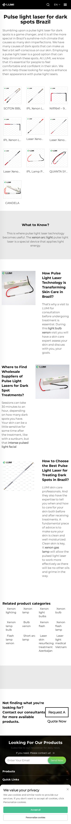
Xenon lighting (11, 610)
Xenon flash (44, 624)
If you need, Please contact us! (33, 752)
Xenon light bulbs (44, 612)
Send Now (57, 760)
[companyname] (9, 4)
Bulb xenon (26, 624)
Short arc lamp (28, 637)
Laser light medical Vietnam (61, 641)
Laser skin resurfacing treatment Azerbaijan (45, 643)
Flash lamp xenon (10, 639)
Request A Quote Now (56, 713)
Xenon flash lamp (60, 626)
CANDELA (12, 203)
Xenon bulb (60, 610)
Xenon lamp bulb (11, 626)
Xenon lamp (27, 610)
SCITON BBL (12, 108)
